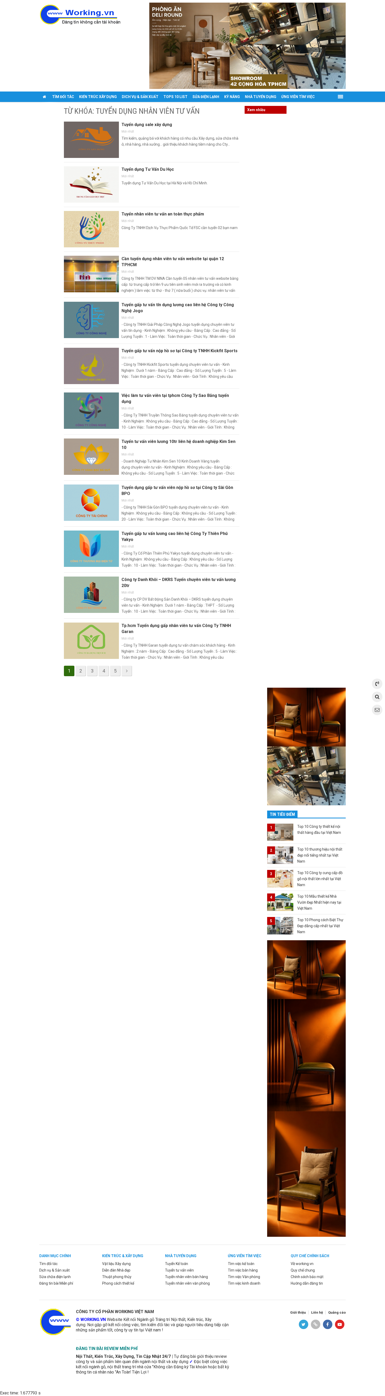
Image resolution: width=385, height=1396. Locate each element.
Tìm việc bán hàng (243, 1270)
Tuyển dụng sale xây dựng (147, 124)
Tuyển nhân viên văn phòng (187, 1283)
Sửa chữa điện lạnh (55, 1277)
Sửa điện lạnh (205, 97)
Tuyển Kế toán (176, 1264)
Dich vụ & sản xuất (140, 97)
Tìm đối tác (63, 97)
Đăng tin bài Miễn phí (56, 1283)
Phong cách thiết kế (118, 1283)
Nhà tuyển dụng (260, 97)
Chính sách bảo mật (307, 1277)
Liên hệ (317, 1312)
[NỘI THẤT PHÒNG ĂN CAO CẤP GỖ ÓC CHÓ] (247, 45)
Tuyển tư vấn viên (179, 1270)
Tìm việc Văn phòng (244, 1277)
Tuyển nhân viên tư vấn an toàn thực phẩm (163, 214)
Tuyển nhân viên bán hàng (186, 1277)
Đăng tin (50, 107)
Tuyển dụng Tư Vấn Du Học (148, 169)
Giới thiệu (298, 1312)
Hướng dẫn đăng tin (307, 1283)
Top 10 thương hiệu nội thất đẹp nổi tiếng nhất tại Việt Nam (319, 855)
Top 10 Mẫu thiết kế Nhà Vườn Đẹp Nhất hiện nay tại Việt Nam (319, 902)
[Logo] (79, 14)
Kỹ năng (232, 97)
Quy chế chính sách (310, 1256)
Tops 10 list (175, 97)
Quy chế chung (303, 1270)
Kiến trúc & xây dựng (122, 1256)
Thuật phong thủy (116, 1277)
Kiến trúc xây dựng (98, 97)
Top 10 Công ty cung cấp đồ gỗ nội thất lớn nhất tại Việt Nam (320, 879)
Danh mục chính (55, 1256)
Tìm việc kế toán (241, 1264)
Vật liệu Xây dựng (116, 1264)
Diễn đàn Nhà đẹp (116, 1270)
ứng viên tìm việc (244, 1256)
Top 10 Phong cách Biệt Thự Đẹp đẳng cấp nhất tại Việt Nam (320, 926)
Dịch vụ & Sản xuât (54, 1270)
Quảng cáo (337, 1312)
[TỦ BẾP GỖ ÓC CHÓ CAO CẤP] (306, 775)
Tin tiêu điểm (282, 814)
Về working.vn (302, 1264)
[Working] (55, 1321)
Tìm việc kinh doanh (244, 1283)
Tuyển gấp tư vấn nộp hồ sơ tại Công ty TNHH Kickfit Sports (180, 350)
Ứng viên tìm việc (298, 97)
